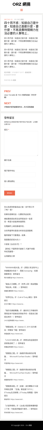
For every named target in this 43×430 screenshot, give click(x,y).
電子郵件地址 (9, 170)
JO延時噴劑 (10, 405)
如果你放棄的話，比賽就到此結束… (18, 214)
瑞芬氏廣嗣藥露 (12, 310)
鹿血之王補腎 (11, 284)
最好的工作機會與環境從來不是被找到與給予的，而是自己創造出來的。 (21, 313)
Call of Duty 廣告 (25, 297)
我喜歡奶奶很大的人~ (12, 239)
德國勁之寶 (10, 353)
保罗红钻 (9, 297)
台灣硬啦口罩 (9, 256)
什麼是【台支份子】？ (13, 244)
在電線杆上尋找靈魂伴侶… (14, 226)
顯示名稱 (7, 160)
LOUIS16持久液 (12, 340)
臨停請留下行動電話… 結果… (15, 235)
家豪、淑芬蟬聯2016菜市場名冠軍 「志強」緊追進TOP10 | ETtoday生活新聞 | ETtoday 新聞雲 (21, 389)
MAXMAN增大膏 (12, 267)
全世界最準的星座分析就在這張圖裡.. (18, 230)
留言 (6, 129)
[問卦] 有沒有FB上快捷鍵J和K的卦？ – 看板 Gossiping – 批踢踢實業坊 (21, 270)
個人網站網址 (9, 181)
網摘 (14, 80)
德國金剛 (9, 327)
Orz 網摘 (21, 4)
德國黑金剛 (10, 386)
